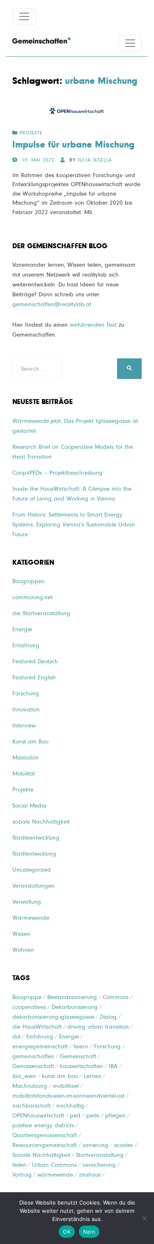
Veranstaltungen (33, 886)
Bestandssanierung (72, 997)
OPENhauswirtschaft (38, 1115)
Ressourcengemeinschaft (44, 1145)
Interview (24, 725)
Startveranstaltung (100, 1155)
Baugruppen (28, 581)
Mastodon (25, 758)
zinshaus (90, 1175)
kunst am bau (60, 1076)
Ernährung (25, 645)
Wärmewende (30, 918)
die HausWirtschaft (37, 1027)
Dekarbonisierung (75, 1007)
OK (67, 1231)
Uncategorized (31, 870)
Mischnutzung (29, 1086)
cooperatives (29, 1007)
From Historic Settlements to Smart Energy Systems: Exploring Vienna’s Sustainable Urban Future (73, 525)
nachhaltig (70, 1106)
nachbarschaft (31, 1106)
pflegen (115, 1115)
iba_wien (24, 1076)
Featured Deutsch (35, 661)
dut (16, 1037)
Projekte (31, 133)
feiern (81, 1046)
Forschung (25, 693)
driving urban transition (98, 1027)
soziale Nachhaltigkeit (41, 822)
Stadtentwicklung (34, 854)
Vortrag (22, 1175)
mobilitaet (66, 1086)
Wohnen (23, 950)
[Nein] (144, 1218)
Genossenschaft (33, 1066)
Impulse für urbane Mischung (73, 145)
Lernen (92, 1076)
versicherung (99, 1165)
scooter (123, 1145)
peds (92, 1115)
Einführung (39, 1037)
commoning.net (32, 597)
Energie (22, 629)
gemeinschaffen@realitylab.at (51, 304)
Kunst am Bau (30, 742)
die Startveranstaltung (41, 613)
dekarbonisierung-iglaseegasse (53, 1017)
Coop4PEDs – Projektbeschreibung (57, 473)
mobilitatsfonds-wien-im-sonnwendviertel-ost (68, 1096)
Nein (89, 1231)
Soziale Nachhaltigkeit (41, 1155)
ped (75, 1115)
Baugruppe (26, 997)
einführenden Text (93, 325)
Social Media (29, 806)
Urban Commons (54, 1165)
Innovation (26, 709)
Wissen (21, 934)
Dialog (108, 1017)
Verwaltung (26, 902)
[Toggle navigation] (24, 16)
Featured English (34, 677)
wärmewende (55, 1175)
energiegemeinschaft (40, 1046)
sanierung (95, 1145)
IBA (113, 1066)
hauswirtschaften (81, 1066)
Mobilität (23, 774)
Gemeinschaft (78, 1056)
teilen (19, 1165)
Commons (116, 997)
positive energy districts (43, 1125)
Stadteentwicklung (36, 838)
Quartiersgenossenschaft (44, 1135)
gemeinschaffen (33, 1056)
